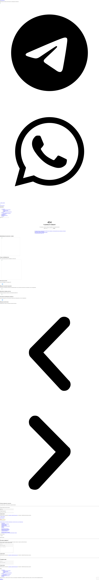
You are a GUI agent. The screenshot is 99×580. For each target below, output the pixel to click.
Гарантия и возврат (5, 210)
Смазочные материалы (5, 530)
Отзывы (3, 526)
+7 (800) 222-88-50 (2, 516)
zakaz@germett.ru (2, 205)
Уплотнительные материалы (7, 213)
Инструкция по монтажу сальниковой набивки (41, 232)
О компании (3, 523)
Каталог (3, 212)
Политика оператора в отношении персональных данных (9, 532)
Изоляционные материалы (5, 528)
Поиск (1, 217)
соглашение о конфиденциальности (13, 515)
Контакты (3, 527)
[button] (49, 353)
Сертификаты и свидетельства (6, 575)
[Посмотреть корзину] (49, 219)
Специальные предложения (6, 209)
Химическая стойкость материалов (39, 231)
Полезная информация (5, 215)
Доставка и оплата (4, 524)
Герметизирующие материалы (5, 529)
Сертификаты (3, 214)
